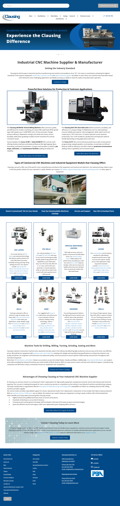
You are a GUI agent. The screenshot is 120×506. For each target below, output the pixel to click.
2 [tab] (58, 55)
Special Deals (7, 474)
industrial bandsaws (74, 169)
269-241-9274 (41, 433)
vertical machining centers (90, 169)
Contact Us (72, 16)
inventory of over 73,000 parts (22, 393)
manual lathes (97, 253)
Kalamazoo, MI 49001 (68, 461)
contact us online (53, 433)
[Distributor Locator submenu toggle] (93, 16)
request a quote (90, 433)
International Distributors (11, 490)
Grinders (35, 477)
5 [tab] (63, 55)
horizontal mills (16, 323)
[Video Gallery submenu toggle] (60, 16)
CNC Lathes (36, 459)
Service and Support (82, 211)
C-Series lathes (104, 272)
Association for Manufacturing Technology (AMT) (55, 386)
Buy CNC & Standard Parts (103, 211)
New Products (8, 468)
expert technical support (63, 75)
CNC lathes (63, 169)
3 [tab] (60, 55)
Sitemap (6, 493)
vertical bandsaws (49, 332)
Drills (34, 480)
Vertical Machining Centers (40, 465)
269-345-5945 (68, 467)
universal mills (16, 328)
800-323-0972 (70, 478)
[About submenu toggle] (35, 16)
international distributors (95, 360)
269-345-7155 (70, 464)
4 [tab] (62, 55)
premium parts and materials (43, 353)
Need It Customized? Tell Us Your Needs (22, 211)
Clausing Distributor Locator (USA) (14, 487)
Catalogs (65, 16)
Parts (34, 484)
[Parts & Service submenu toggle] (66, 18)
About (30, 16)
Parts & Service (60, 19)
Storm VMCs (74, 263)
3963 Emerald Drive (68, 459)
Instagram (96, 467)
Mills (34, 471)
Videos (5, 471)
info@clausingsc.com (72, 483)
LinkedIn (96, 463)
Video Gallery (54, 16)
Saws (34, 474)
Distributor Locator (85, 16)
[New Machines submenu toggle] (48, 16)
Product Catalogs (9, 477)
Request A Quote (9, 480)
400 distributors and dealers (23, 360)
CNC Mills (35, 462)
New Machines (41, 16)
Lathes (35, 468)
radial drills (100, 326)
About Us (6, 462)
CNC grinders (75, 330)
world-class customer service (42, 75)
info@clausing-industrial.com (74, 469)
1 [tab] (56, 55)
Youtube (95, 459)
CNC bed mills (46, 255)
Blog (5, 465)
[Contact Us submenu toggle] (77, 16)
